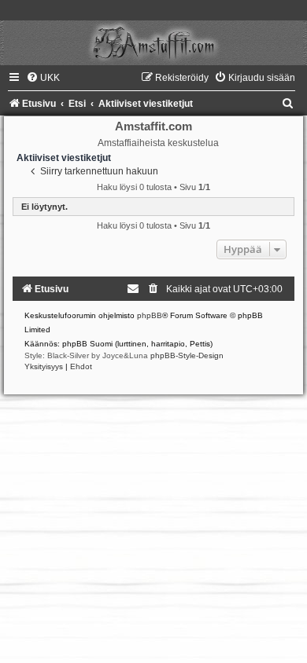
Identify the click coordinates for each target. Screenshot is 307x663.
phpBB (149, 315)
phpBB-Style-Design (187, 355)
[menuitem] (43, 77)
